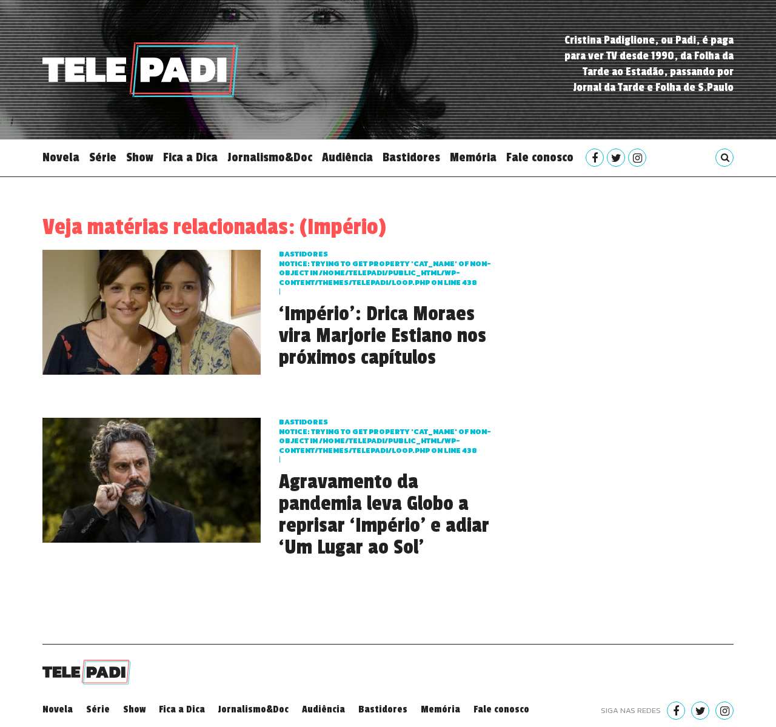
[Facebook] (595, 158)
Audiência (347, 157)
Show (139, 157)
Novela (60, 157)
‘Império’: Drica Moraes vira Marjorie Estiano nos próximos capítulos (382, 336)
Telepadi (140, 69)
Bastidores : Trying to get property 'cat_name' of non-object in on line (385, 268)
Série (102, 157)
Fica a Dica (190, 157)
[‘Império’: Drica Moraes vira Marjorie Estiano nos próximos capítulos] (151, 311)
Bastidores (411, 157)
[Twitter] (616, 158)
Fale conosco (540, 157)
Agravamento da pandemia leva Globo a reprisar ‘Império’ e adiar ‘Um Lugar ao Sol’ (384, 515)
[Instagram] (637, 158)
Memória (473, 157)
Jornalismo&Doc (269, 157)
